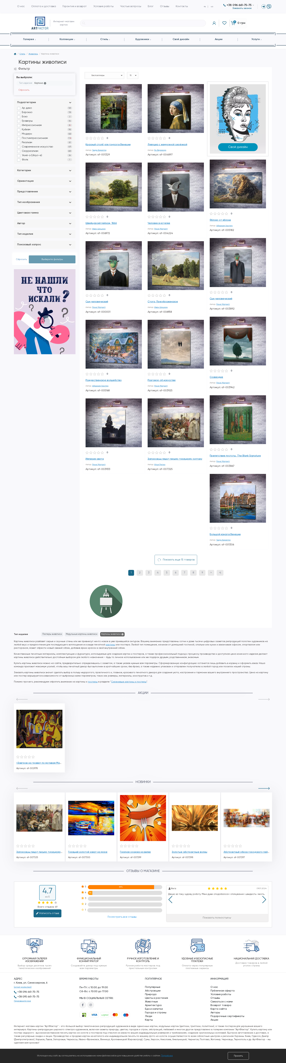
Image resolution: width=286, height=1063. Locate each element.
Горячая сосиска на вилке (135, 852)
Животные (151, 1001)
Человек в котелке (159, 223)
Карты (149, 1020)
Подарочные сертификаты (227, 1016)
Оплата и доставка (43, 6)
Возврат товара (221, 1005)
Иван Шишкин (99, 229)
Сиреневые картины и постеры (128, 682)
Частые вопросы (130, 6)
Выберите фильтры (52, 259)
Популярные (152, 987)
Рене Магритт (161, 229)
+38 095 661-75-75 (28, 996)
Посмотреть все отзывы (122, 917)
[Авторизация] (214, 23)
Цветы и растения (156, 998)
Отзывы (164, 6)
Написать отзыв (49, 913)
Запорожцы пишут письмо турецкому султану (175, 459)
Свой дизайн (238, 147)
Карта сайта (219, 1009)
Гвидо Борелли (99, 150)
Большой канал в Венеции (225, 534)
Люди (148, 1016)
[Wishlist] (139, 86)
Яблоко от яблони (220, 220)
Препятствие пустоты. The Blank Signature (235, 456)
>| (220, 572)
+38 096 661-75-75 (239, 5)
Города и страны (155, 1012)
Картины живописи (111, 634)
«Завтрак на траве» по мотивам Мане (39, 763)
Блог (150, 6)
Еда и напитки (154, 1009)
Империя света (95, 459)
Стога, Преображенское (163, 301)
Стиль (22, 54)
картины (110, 645)
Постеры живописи (52, 634)
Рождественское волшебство (104, 380)
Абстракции (153, 991)
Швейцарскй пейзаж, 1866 (101, 223)
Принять (238, 1056)
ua (212, 7)
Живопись (33, 54)
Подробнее (167, 1056)
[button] (22, 699)
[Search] (83, 23)
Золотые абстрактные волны (189, 852)
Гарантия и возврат (75, 6)
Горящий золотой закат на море (87, 852)
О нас (21, 6)
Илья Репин (159, 465)
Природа (150, 994)
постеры (93, 682)
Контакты (182, 6)
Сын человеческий (221, 298)
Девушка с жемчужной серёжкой (167, 144)
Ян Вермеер (160, 150)
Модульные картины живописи (81, 634)
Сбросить (23, 90)
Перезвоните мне (22, 1001)
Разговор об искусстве (162, 380)
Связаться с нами (222, 1001)
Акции (214, 1020)
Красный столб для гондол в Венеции (108, 144)
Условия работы (103, 6)
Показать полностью (216, 918)
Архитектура (153, 1005)
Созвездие (216, 377)
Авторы (215, 1012)
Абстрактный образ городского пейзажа (249, 852)
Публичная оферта (223, 991)
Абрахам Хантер (224, 226)
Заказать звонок (242, 8)
